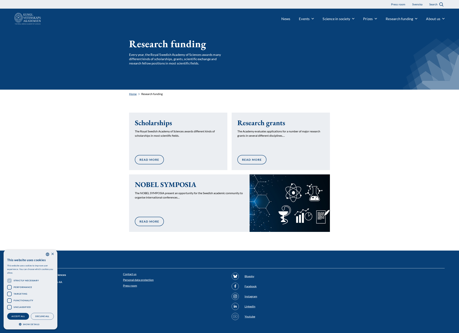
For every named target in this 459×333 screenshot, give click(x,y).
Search (433, 4)
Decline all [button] (42, 316)
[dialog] (30, 289)
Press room (130, 285)
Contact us (129, 274)
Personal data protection (138, 279)
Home (133, 93)
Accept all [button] (18, 316)
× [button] (52, 254)
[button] (30, 324)
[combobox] (47, 254)
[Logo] (20, 19)
